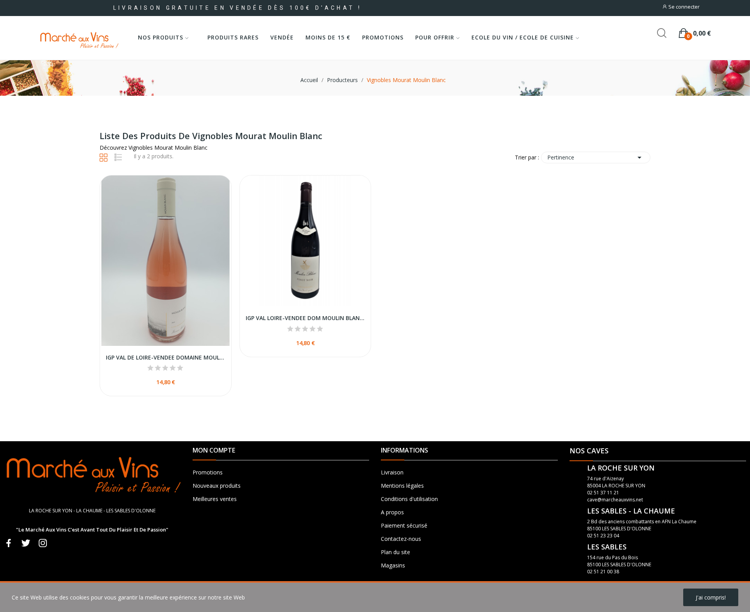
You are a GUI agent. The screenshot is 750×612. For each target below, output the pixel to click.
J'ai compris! (711, 597)
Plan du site (395, 552)
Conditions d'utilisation (409, 499)
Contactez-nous (401, 538)
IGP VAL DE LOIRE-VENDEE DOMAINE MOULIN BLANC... (165, 357)
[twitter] (25, 543)
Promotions (208, 472)
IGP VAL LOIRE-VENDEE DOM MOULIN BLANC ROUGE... (305, 318)
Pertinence (595, 157)
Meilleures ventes (215, 499)
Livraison (392, 472)
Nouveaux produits (217, 485)
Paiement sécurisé (404, 525)
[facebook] (8, 543)
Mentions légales (402, 485)
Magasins (393, 565)
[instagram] (43, 543)
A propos (392, 512)
